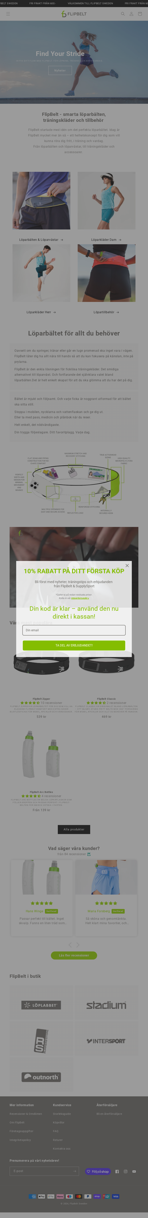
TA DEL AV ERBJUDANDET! (74, 645)
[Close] (127, 565)
